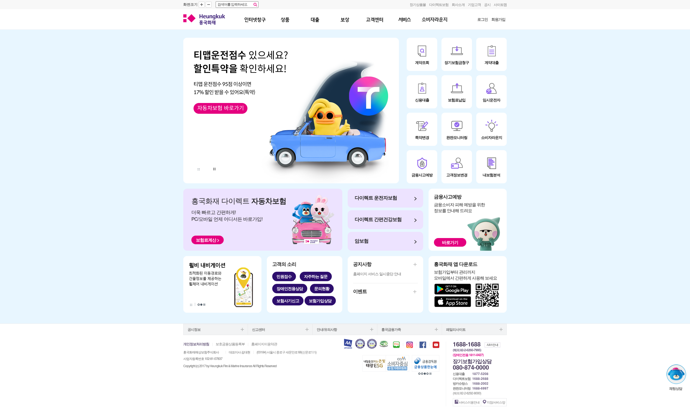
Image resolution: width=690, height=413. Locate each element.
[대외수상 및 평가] (348, 343)
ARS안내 (492, 344)
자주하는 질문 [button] (315, 276)
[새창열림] (396, 345)
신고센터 (258, 329)
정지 (215, 169)
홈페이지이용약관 (264, 343)
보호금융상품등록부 (230, 343)
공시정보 (194, 329)
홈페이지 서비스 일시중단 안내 (377, 273)
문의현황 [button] (321, 288)
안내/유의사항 (327, 329)
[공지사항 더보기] (394, 263)
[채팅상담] (676, 374)
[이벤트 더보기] (391, 291)
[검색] (255, 5)
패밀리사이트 (455, 329)
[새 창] (291, 110)
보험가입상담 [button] (320, 301)
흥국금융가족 (391, 329)
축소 (209, 5)
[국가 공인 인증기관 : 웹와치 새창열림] (383, 343)
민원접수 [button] (284, 276)
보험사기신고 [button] (288, 301)
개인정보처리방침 (196, 344)
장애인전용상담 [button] (290, 288)
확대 (202, 5)
